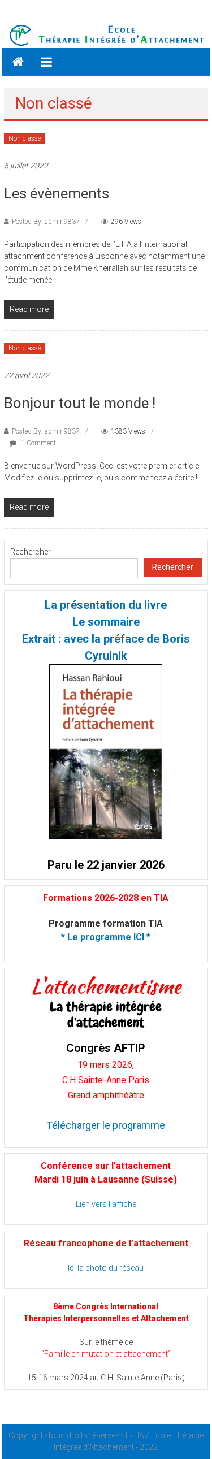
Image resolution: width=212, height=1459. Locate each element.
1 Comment (37, 443)
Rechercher (30, 551)
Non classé (24, 138)
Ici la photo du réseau (106, 1267)
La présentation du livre (106, 605)
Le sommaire (106, 622)
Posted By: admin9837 (46, 222)
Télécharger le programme (105, 1125)
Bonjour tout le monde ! (79, 403)
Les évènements (56, 193)
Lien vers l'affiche (106, 1204)
